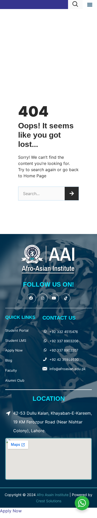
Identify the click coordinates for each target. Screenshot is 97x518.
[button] (89, 4)
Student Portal (16, 330)
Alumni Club (14, 380)
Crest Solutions (48, 501)
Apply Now (14, 350)
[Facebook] (31, 298)
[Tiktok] (65, 298)
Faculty (11, 370)
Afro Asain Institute (53, 494)
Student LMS (15, 340)
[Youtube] (54, 298)
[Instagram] (42, 298)
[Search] (72, 193)
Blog (8, 360)
